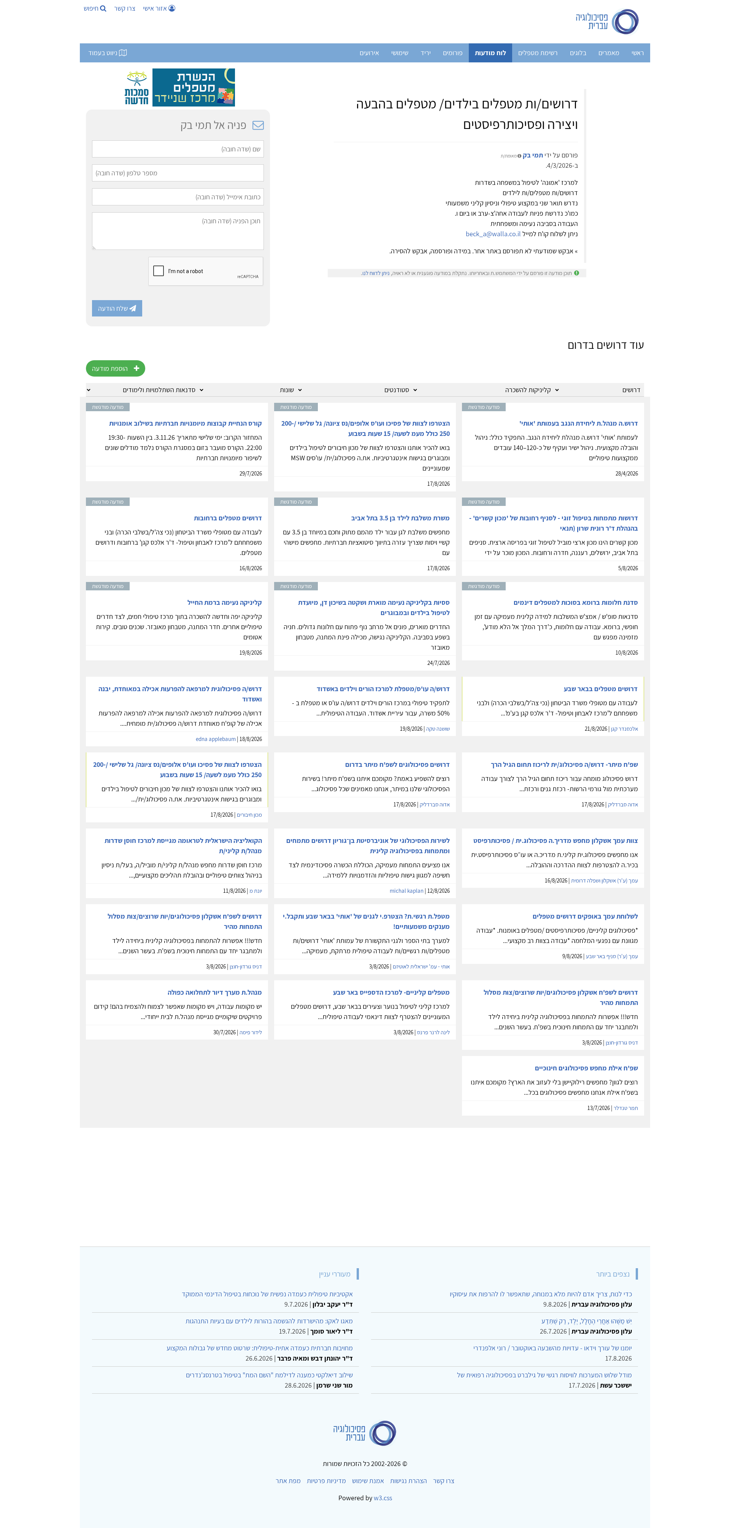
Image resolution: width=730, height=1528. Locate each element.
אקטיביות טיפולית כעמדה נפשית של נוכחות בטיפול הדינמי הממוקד (267, 1293)
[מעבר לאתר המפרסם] (178, 87)
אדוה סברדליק (623, 804)
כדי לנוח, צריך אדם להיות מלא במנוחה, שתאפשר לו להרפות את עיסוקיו (541, 1293)
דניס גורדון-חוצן (246, 966)
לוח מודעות (490, 52)
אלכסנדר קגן (624, 728)
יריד (426, 52)
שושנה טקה (438, 728)
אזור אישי (155, 8)
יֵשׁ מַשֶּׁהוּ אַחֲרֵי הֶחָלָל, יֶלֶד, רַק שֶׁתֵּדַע (586, 1321)
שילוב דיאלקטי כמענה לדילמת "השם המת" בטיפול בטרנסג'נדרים (269, 1375)
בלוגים (578, 52)
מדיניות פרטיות (326, 1480)
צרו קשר (124, 8)
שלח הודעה (113, 308)
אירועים (369, 52)
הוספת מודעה (110, 368)
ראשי (638, 52)
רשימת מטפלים (538, 52)
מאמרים (608, 52)
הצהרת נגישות (408, 1480)
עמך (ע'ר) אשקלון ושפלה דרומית (604, 880)
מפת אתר (288, 1480)
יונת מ (255, 890)
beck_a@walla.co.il (493, 233)
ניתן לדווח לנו (376, 273)
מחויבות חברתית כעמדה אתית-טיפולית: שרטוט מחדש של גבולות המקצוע (260, 1348)
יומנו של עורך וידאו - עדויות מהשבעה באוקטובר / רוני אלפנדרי (552, 1348)
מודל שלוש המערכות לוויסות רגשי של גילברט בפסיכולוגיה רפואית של (544, 1375)
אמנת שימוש (368, 1480)
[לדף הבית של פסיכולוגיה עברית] (607, 21)
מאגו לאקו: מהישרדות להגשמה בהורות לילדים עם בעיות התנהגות (269, 1321)
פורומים (453, 52)
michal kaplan (407, 890)
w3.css (383, 1497)
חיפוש (92, 8)
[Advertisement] (416, 1184)
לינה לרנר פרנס (433, 1032)
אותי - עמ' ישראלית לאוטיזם (421, 966)
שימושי (399, 52)
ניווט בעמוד (103, 52)
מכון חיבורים (249, 814)
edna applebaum (216, 739)
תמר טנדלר (626, 1107)
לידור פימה (251, 1032)
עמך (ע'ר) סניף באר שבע (612, 956)
